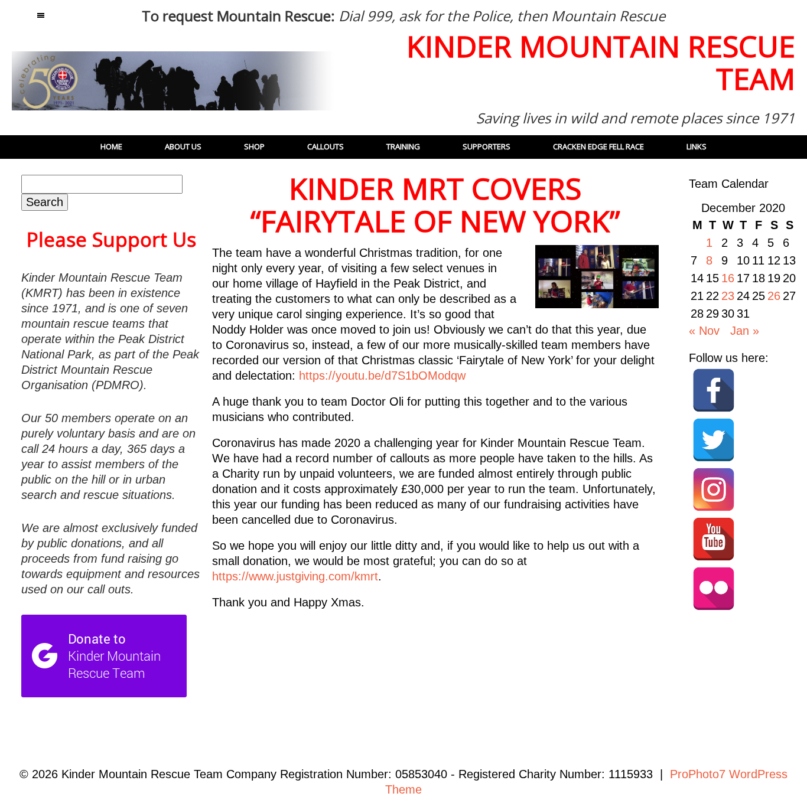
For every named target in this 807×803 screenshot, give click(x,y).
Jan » (744, 330)
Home (111, 146)
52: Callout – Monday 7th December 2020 (562, 659)
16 (727, 278)
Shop (254, 146)
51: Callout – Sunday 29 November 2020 (306, 659)
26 (773, 295)
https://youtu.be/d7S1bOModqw (382, 375)
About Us (183, 146)
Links (696, 146)
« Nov (704, 330)
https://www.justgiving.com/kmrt (295, 576)
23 (727, 295)
